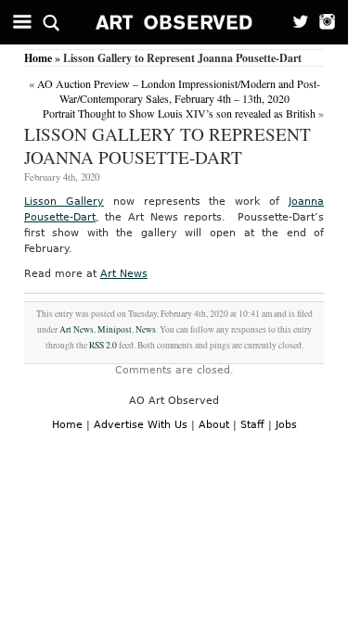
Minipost (114, 329)
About (214, 425)
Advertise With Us (140, 425)
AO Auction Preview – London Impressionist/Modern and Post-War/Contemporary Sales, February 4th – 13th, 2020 (178, 91)
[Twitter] (294, 22)
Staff (252, 425)
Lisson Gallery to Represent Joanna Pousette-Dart (167, 145)
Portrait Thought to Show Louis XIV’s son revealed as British (179, 113)
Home (38, 58)
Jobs (286, 425)
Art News (124, 274)
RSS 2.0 (103, 345)
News (145, 329)
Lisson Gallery (64, 201)
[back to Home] (174, 22)
